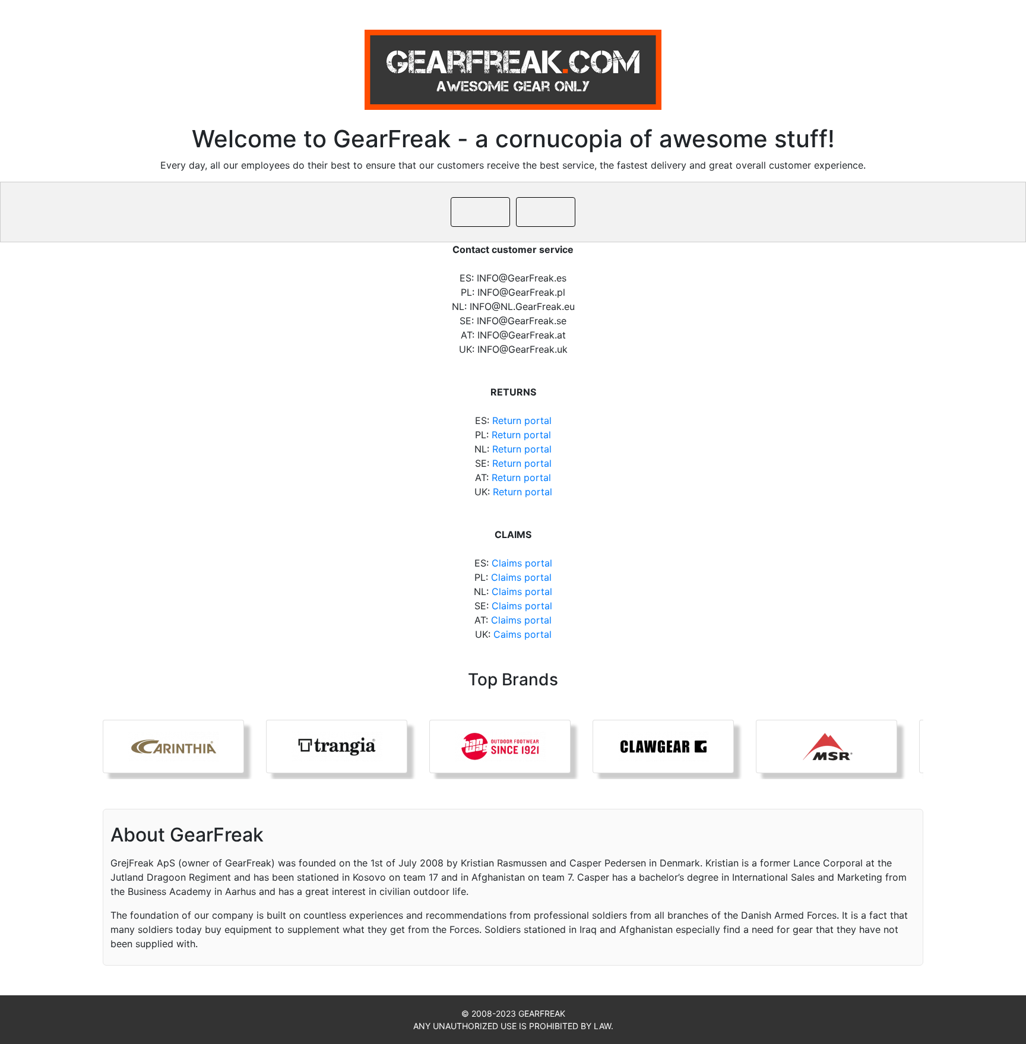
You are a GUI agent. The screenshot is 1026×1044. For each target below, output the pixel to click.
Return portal (522, 420)
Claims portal (522, 563)
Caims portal (522, 634)
